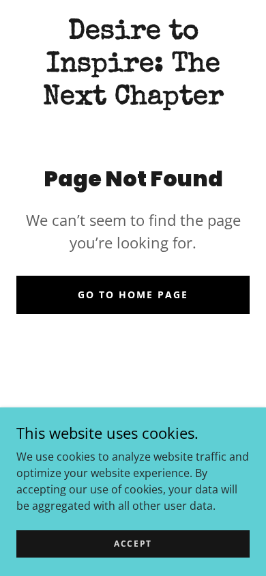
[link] (133, 65)
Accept (133, 543)
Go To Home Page (133, 294)
